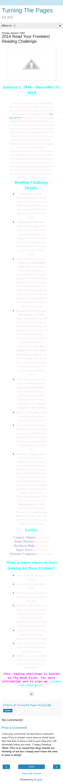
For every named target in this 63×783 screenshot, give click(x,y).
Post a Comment (14, 727)
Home (31, 767)
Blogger (38, 779)
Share (8, 710)
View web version (31, 773)
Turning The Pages (27, 10)
